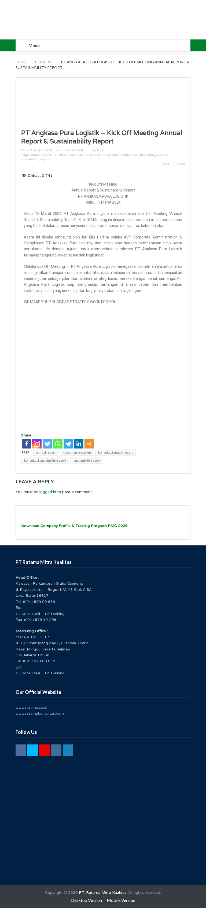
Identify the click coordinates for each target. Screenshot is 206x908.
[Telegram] (68, 443)
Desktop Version (86, 900)
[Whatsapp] (57, 443)
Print (165, 164)
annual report (40, 155)
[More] (89, 443)
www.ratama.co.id (31, 707)
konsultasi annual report (102, 155)
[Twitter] (47, 443)
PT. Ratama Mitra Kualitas (102, 892)
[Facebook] (26, 443)
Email (180, 164)
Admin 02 (45, 150)
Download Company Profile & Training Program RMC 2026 (74, 525)
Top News (97, 150)
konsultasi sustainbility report (144, 155)
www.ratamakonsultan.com (40, 713)
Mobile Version (121, 900)
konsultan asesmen (67, 155)
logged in (47, 491)
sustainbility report (35, 159)
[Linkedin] (78, 443)
